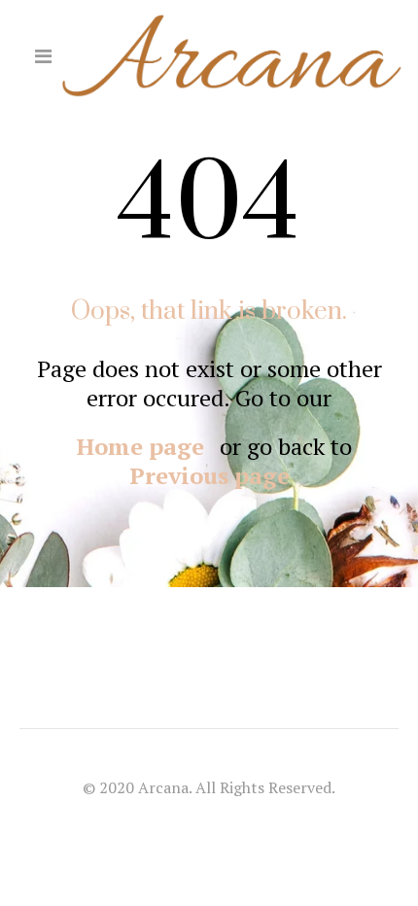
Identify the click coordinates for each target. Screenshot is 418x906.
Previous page (209, 475)
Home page (140, 446)
